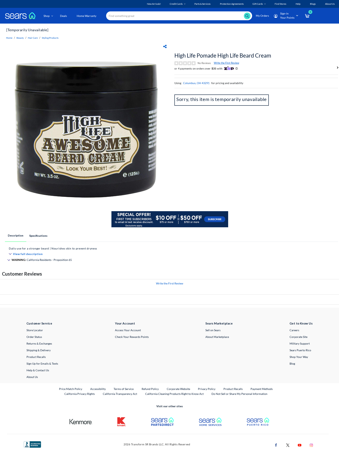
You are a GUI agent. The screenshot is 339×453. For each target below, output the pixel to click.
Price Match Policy (70, 389)
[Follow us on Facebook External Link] (276, 444)
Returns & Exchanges (39, 343)
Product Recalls (36, 357)
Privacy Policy (206, 389)
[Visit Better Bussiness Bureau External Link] (32, 444)
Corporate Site (298, 336)
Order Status (34, 336)
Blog (292, 363)
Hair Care (33, 37)
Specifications (38, 235)
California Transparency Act (120, 393)
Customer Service (39, 323)
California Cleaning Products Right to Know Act (174, 393)
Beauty (20, 37)
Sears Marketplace (219, 323)
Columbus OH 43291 (196, 83)
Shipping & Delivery (38, 350)
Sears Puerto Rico (300, 350)
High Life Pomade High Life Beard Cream (222, 55)
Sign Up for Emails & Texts (42, 363)
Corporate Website (178, 389)
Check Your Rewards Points (132, 336)
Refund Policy (150, 389)
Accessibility (98, 389)
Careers (294, 330)
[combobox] (179, 15)
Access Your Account (128, 330)
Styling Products (50, 37)
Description (15, 235)
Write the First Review (226, 62)
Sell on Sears (213, 330)
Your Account (125, 323)
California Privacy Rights (79, 393)
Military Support (300, 343)
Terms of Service (124, 389)
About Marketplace (217, 336)
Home (9, 37)
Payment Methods (262, 389)
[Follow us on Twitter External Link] (288, 444)
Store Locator (34, 330)
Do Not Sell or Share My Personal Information (239, 393)
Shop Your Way (299, 357)
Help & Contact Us (37, 370)
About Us (32, 377)
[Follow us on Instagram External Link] (311, 444)
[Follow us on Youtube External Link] (299, 444)
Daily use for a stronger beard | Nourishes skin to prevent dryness (53, 248)
